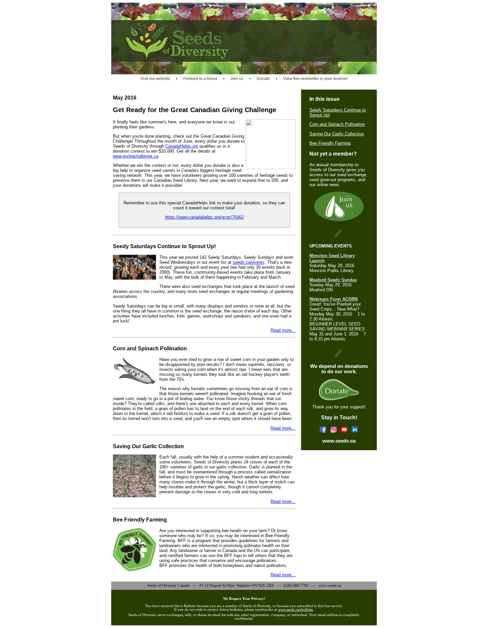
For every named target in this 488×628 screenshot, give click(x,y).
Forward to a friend (200, 78)
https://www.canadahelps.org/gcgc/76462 (204, 217)
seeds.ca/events (249, 262)
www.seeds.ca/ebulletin (295, 609)
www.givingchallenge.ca (135, 156)
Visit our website (155, 78)
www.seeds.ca (339, 441)
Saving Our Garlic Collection (336, 133)
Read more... (283, 330)
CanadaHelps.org (181, 146)
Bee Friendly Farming (330, 143)
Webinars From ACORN (333, 299)
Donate (263, 78)
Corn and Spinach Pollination (337, 124)
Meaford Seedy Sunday (333, 279)
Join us (236, 78)
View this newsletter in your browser (315, 78)
